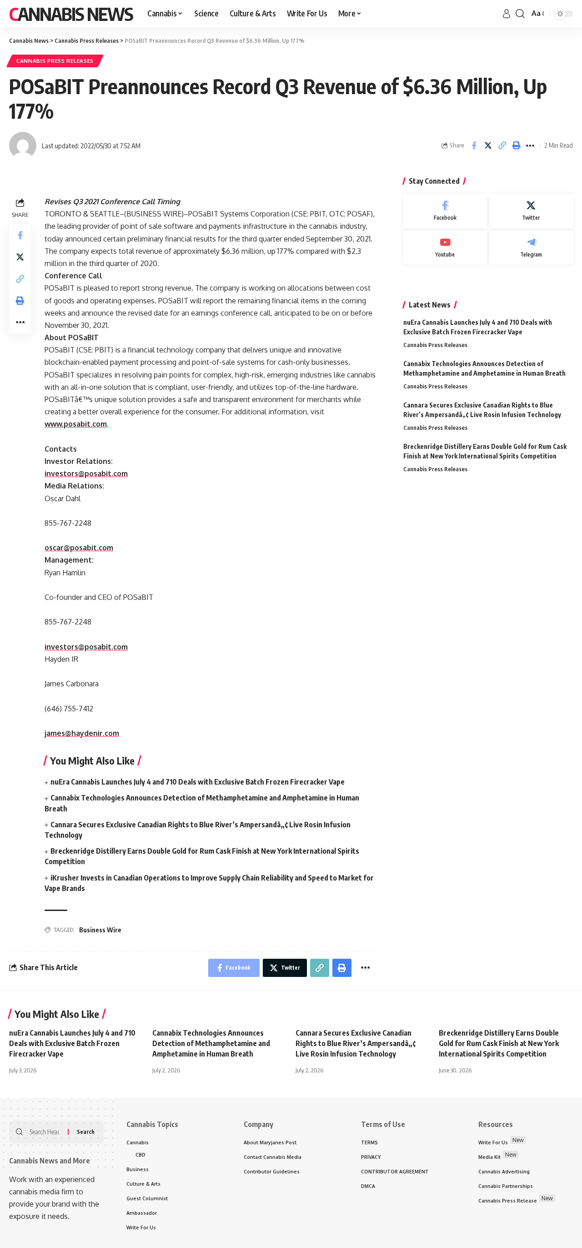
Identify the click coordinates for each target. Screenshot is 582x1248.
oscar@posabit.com (79, 547)
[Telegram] (531, 248)
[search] (520, 13)
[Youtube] (445, 248)
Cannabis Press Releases (55, 60)
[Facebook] (445, 211)
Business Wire (100, 930)
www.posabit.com (76, 423)
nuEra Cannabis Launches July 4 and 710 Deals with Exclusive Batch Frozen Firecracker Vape (197, 781)
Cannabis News (71, 14)
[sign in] (506, 13)
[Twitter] (531, 211)
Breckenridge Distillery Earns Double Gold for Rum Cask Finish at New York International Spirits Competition (499, 1043)
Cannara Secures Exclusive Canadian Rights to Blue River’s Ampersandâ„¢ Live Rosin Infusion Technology (356, 1043)
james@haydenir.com (82, 733)
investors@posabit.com (86, 473)
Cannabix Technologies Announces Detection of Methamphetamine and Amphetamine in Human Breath (211, 1043)
